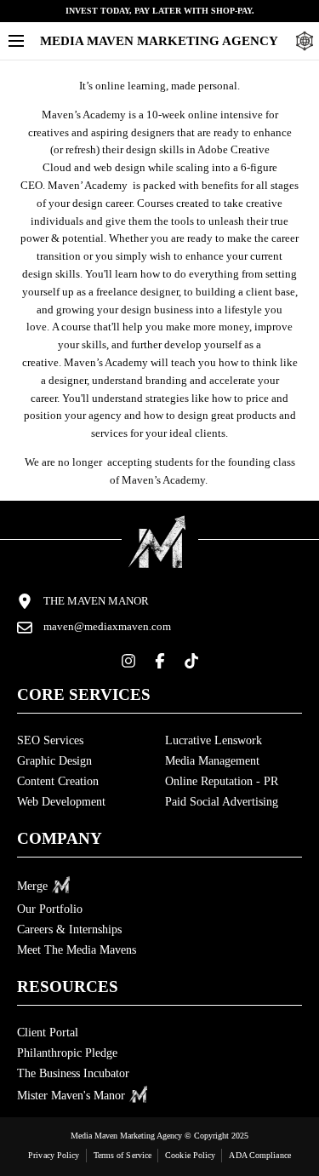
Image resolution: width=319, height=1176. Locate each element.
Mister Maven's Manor (71, 1095)
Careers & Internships (69, 929)
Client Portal (47, 1032)
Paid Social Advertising (221, 801)
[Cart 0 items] (304, 41)
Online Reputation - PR (221, 781)
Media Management (212, 760)
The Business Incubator (73, 1073)
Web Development (61, 801)
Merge (32, 886)
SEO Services (50, 740)
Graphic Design (54, 760)
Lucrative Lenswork (213, 740)
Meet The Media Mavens (76, 950)
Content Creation (58, 781)
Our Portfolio (50, 909)
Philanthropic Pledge (67, 1053)
